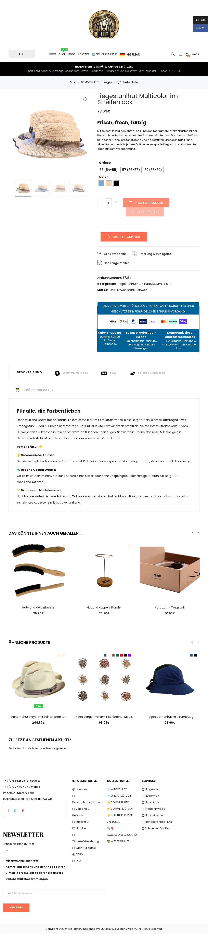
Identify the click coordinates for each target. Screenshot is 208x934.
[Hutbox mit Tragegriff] (170, 570)
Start (73, 82)
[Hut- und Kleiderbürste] (38, 570)
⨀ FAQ (76, 861)
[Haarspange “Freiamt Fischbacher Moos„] (104, 679)
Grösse (105, 163)
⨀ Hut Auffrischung (154, 815)
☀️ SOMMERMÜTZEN (120, 809)
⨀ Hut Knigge (150, 802)
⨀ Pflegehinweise (153, 809)
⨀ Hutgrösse (150, 789)
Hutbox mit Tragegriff (170, 607)
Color (103, 177)
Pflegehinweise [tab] (151, 373)
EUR (22, 54)
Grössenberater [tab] (38, 390)
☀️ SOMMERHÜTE (118, 802)
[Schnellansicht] (38, 594)
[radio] (108, 170)
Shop (63, 52)
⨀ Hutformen (150, 796)
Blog (71, 54)
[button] (192, 54)
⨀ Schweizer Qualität (156, 828)
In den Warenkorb (149, 203)
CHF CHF (199, 20)
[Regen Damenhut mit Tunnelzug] (170, 679)
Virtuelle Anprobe (126, 237)
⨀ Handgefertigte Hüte (157, 822)
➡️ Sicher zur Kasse (104, 54)
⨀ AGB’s (77, 854)
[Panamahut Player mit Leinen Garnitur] (38, 679)
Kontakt (83, 54)
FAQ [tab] (113, 373)
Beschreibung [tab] (29, 372)
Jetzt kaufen (148, 212)
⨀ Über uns (79, 789)
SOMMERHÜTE (89, 82)
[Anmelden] (181, 54)
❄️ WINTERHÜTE (117, 789)
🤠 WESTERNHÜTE (118, 841)
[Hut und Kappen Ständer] (104, 570)
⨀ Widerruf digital (84, 848)
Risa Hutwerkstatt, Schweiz (128, 290)
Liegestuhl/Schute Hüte (120, 82)
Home (52, 54)
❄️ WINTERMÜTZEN (119, 796)
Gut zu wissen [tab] (76, 373)
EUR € (199, 28)
